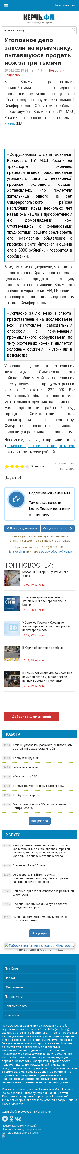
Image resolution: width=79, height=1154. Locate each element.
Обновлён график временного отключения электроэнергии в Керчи (44, 601)
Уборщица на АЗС (20, 776)
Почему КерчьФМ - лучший (19, 1125)
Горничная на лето (21, 767)
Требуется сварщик (22, 795)
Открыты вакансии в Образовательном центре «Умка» (35, 806)
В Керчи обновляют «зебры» (43, 648)
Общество (12, 75)
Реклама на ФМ (16, 1006)
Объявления (14, 987)
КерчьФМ (46, 1111)
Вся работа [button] (39, 821)
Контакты (12, 1015)
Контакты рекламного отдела (20, 1132)
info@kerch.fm (16, 551)
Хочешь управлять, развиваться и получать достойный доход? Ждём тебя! (38, 746)
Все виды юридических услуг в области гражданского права (35, 905)
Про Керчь (12, 968)
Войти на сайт (66, 5)
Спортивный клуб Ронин (24, 865)
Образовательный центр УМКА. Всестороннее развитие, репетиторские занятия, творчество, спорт (36, 878)
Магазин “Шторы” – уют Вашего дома (45, 574)
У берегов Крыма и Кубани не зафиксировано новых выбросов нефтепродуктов (46, 626)
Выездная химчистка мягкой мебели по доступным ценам (35, 918)
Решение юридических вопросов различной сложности (39, 892)
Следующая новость (56, 528)
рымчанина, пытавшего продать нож (40, 445)
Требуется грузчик (21, 758)
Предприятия (14, 996)
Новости (55, 70)
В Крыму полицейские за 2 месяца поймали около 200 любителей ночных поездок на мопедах (47, 676)
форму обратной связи (56, 551)
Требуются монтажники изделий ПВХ (34, 785)
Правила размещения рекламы (21, 1129)
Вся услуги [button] (39, 933)
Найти (73, 29)
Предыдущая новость (23, 528)
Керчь (9, 123)
